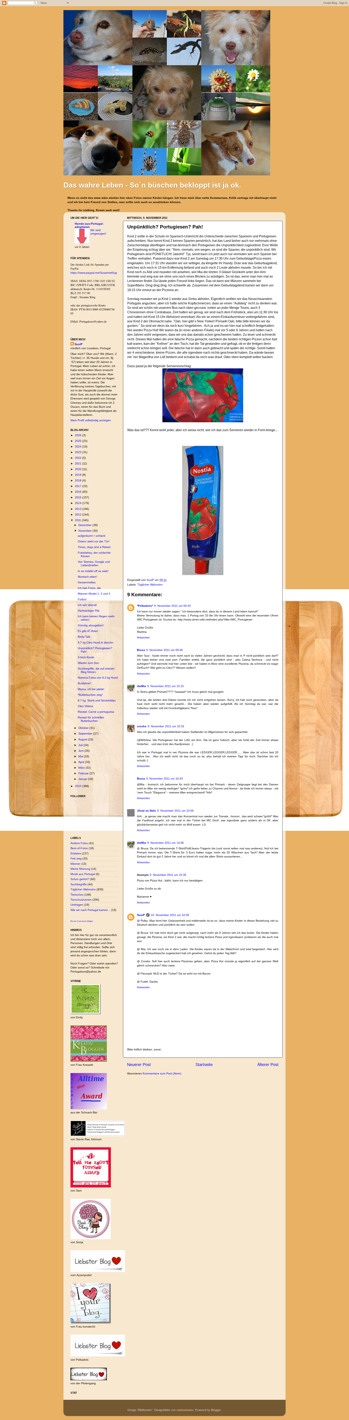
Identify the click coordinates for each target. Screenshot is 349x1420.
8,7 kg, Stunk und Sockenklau (97, 700)
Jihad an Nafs (146, 810)
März (82, 767)
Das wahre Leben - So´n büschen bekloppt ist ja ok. (152, 185)
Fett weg (76, 858)
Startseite (204, 1064)
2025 (78, 440)
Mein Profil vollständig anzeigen (90, 420)
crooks (141, 726)
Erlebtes (75, 853)
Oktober (83, 727)
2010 (78, 786)
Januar (83, 779)
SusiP (151, 580)
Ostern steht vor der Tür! (93, 541)
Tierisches (76, 894)
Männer (75, 863)
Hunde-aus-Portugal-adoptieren (89, 225)
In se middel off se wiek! (93, 571)
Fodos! (82, 599)
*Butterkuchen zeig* (90, 694)
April (81, 762)
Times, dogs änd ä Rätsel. (94, 547)
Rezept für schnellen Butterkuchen (91, 719)
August (83, 739)
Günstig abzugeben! (91, 625)
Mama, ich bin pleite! (91, 689)
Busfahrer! (84, 683)
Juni (81, 750)
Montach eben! (87, 576)
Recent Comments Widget (81, 921)
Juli (80, 745)
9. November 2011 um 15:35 (168, 874)
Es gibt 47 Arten (88, 631)
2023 (78, 452)
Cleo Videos (85, 706)
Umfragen (76, 904)
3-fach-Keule (86, 657)
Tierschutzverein (80, 899)
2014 (78, 503)
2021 (78, 463)
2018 (78, 480)
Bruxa (141, 650)
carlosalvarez (185, 1410)
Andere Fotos (79, 843)
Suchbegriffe (78, 884)
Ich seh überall (87, 605)
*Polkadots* (145, 605)
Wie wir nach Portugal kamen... (90, 910)
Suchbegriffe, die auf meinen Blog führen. (96, 670)
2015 (78, 497)
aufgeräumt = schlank (91, 535)
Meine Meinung (80, 868)
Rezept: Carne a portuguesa (96, 711)
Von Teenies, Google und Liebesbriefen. (94, 563)
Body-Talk (84, 636)
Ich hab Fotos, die (89, 588)
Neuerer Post (139, 1064)
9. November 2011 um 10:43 (164, 778)
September (85, 733)
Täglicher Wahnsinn (150, 584)
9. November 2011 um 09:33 (172, 605)
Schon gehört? (79, 879)
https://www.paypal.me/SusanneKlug (93, 272)
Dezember (85, 525)
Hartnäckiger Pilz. (89, 610)
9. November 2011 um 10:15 (165, 686)
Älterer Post (268, 1064)
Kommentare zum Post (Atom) (162, 1073)
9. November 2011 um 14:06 (165, 842)
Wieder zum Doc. (89, 662)
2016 (78, 491)
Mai (81, 756)
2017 (78, 486)
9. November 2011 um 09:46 (164, 650)
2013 (78, 508)
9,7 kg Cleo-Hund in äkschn (95, 642)
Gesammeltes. (87, 582)
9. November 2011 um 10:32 (166, 726)
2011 (78, 520)
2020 (78, 469)
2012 (78, 514)
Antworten (143, 637)
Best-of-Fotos (79, 848)
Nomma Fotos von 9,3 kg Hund (98, 677)
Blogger (216, 1410)
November (85, 530)
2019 (78, 474)
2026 (78, 435)
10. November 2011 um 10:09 (170, 915)
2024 (78, 446)
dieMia (141, 686)
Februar (83, 773)
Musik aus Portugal (82, 874)
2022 (78, 457)
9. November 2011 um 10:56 (175, 810)
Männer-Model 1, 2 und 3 (94, 593)
